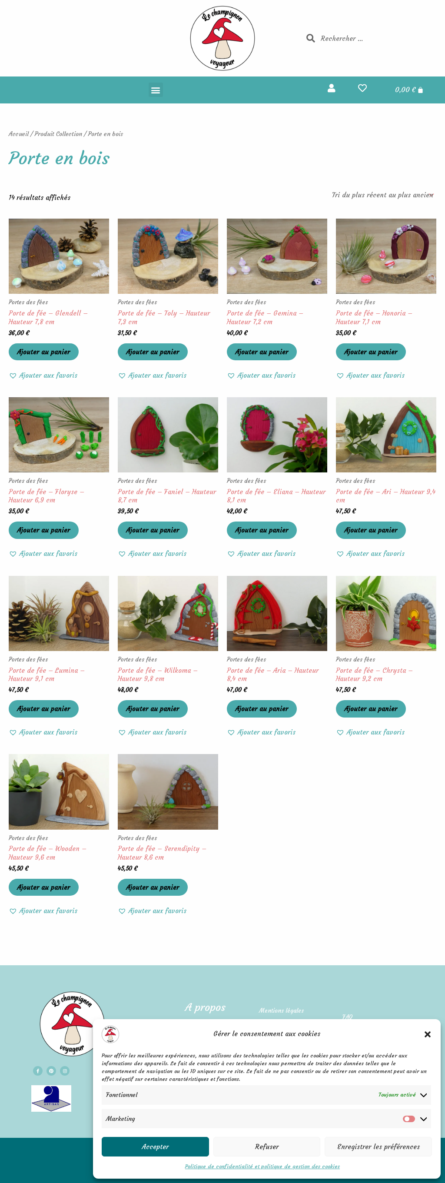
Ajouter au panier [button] (43, 352)
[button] (427, 1034)
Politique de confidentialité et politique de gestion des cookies (262, 1166)
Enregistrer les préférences (378, 1147)
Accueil (19, 134)
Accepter (155, 1147)
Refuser (267, 1147)
